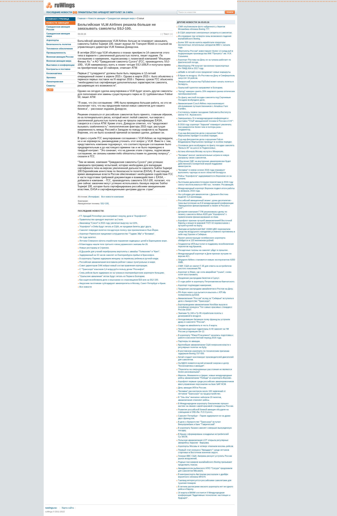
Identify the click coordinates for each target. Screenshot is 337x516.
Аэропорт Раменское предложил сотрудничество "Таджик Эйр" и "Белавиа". (117, 234)
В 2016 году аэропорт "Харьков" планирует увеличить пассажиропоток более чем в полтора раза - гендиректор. (204, 127)
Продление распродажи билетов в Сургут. (199, 278)
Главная (82, 18)
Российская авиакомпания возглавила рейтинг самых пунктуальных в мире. (117, 262)
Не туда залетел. (87, 237)
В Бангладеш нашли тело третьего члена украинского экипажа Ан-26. (113, 244)
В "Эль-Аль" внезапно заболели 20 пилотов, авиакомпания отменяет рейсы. (200, 398)
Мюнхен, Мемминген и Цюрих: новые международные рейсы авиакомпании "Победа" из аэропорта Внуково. (205, 376)
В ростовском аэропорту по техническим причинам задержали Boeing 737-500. (203, 352)
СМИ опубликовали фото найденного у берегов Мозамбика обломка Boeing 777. (201, 27)
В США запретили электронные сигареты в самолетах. (205, 32)
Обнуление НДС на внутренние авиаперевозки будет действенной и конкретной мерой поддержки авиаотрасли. (204, 163)
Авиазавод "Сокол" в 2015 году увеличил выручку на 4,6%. (108, 223)
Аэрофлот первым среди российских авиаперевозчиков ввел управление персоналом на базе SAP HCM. (206, 382)
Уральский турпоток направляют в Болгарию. (200, 87)
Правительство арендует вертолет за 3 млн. (105, 12)
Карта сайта (68, 508)
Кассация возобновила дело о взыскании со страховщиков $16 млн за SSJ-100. (119, 280)
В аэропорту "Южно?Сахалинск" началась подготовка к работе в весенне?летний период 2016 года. (205, 336)
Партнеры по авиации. (189, 341)
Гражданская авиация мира (58, 34)
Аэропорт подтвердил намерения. (195, 285)
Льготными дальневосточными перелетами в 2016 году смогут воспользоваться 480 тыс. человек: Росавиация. (206, 183)
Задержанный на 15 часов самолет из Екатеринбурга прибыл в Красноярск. (117, 255)
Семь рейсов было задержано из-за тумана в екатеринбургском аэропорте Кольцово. (122, 273)
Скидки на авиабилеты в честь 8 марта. (197, 325)
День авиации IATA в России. (192, 387)
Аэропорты (52, 40)
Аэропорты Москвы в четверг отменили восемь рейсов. (206, 446)
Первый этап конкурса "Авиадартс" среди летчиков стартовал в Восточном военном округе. (203, 451)
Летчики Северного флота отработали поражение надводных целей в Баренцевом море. (123, 241)
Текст (166, 34)
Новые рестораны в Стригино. (94, 248)
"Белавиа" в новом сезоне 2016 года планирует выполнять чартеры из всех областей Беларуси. (202, 171)
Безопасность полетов (58, 44)
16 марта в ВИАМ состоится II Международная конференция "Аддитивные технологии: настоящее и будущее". (204, 495)
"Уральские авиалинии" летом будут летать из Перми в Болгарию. (112, 276)
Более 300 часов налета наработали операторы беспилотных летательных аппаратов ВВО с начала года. (204, 45)
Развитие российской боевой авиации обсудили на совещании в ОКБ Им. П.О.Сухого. (203, 410)
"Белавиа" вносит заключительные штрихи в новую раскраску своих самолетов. (203, 156)
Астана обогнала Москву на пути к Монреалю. (201, 151)
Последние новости (59, 12)
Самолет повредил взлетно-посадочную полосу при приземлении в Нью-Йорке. (119, 230)
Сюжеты (50, 85)
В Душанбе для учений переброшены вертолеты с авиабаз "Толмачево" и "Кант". (119, 251)
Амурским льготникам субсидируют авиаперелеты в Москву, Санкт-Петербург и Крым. (122, 283)
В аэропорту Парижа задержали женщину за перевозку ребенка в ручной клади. (119, 258)
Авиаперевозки (54, 81)
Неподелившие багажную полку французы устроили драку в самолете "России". (204, 320)
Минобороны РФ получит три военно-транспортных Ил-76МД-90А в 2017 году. (203, 67)
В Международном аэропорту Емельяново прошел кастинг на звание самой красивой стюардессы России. (206, 404)
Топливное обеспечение (59, 48)
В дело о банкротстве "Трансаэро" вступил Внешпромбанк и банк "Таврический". (199, 423)
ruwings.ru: (51, 508)
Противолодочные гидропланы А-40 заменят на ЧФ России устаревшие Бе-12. (203, 330)
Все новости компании (112, 196)
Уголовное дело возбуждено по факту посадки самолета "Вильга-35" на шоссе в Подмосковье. (206, 146)
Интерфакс (93, 196)
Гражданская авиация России (58, 28)
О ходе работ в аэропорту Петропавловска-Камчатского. (206, 281)
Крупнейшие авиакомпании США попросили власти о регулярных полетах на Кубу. (204, 346)
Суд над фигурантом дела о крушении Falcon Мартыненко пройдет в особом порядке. (200, 134)
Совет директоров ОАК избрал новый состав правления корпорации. (113, 265)
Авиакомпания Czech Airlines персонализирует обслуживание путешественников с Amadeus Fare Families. (203, 106)
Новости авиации (57, 23)
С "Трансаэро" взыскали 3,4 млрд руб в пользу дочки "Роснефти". (112, 269)
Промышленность (56, 53)
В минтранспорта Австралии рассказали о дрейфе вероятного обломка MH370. (203, 475)
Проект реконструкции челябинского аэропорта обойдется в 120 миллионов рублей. (201, 239)
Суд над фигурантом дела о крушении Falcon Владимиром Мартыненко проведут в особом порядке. (205, 140)
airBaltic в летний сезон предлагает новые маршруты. (204, 72)
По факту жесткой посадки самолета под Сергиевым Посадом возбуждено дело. (204, 98)
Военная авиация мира (58, 61)
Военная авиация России (60, 57)
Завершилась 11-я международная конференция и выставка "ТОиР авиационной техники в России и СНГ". (206, 119)
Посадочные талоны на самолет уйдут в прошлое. (203, 250)
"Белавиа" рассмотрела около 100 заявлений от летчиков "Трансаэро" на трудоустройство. (202, 392)
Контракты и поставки (58, 69)
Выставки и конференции (60, 65)
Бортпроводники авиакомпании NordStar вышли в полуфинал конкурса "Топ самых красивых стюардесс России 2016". (205, 307)
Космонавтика (54, 73)
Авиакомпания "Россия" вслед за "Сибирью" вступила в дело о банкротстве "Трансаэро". (206, 299)
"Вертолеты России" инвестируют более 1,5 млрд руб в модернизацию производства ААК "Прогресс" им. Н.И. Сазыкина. (205, 53)
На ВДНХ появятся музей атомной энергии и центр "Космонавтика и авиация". (203, 364)
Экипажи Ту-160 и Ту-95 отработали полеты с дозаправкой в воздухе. (200, 314)
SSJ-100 (104, 203)
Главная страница (57, 19)
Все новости (85, 287)
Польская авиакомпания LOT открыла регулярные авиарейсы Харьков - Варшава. (203, 441)
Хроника (51, 77)
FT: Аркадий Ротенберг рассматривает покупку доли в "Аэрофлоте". (113, 216)
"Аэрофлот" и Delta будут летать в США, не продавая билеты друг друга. (115, 226)
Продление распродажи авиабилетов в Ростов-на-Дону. (205, 289)
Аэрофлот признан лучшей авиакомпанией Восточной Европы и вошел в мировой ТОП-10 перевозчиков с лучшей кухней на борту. (205, 223)
